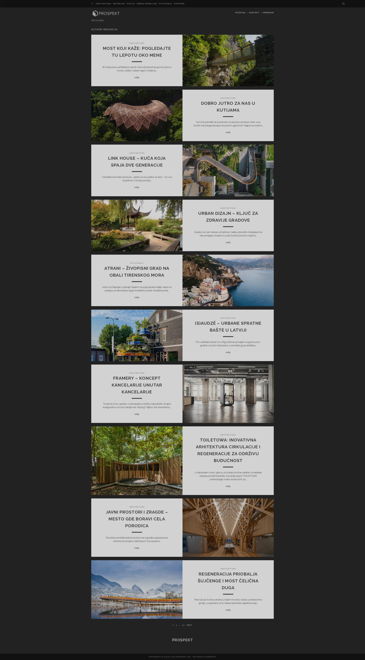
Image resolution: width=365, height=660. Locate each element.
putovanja (165, 4)
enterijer (119, 4)
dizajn (131, 4)
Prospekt (182, 640)
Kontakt (254, 13)
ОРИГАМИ (179, 4)
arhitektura (103, 4)
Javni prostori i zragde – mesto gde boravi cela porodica (137, 519)
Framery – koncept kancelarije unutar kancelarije (137, 385)
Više (136, 78)
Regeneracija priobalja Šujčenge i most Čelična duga (228, 581)
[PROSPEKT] (106, 16)
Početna (240, 13)
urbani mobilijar (147, 4)
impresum (268, 13)
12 (183, 625)
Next (189, 625)
